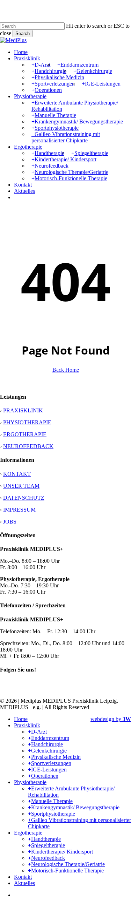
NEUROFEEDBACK (28, 446)
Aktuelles (24, 883)
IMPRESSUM (19, 510)
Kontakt (23, 877)
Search (22, 33)
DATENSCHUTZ (23, 498)
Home (21, 719)
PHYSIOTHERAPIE (27, 422)
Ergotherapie (28, 833)
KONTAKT (17, 474)
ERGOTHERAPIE (24, 434)
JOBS (9, 522)
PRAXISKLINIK (23, 410)
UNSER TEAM (21, 486)
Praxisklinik (27, 725)
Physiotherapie (30, 782)
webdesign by (110, 719)
